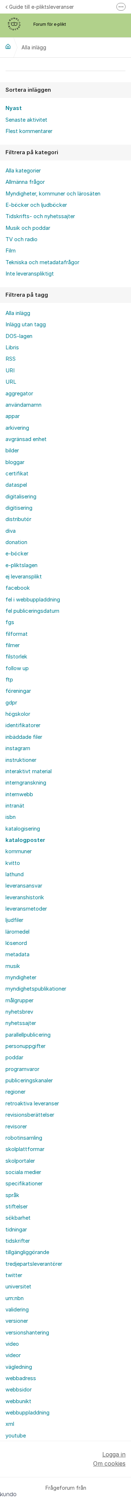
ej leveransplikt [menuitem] (23, 576)
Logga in (114, 1454)
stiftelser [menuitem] (16, 1206)
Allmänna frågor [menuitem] (25, 182)
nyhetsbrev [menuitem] (19, 1012)
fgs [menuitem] (9, 622)
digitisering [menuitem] (18, 508)
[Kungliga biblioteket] (8, 46)
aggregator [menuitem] (19, 393)
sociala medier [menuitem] (23, 1172)
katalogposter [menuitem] (25, 840)
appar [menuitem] (12, 416)
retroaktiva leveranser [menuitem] (32, 1103)
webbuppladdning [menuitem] (27, 1412)
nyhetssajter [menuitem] (20, 1023)
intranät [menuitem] (14, 805)
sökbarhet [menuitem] (18, 1218)
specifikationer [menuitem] (24, 1183)
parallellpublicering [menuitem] (28, 1035)
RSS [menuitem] (10, 359)
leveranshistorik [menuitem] (24, 897)
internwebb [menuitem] (19, 794)
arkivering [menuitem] (17, 428)
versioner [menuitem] (16, 1321)
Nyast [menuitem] (13, 108)
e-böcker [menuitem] (16, 553)
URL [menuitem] (10, 382)
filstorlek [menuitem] (16, 656)
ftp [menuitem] (9, 679)
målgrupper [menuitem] (19, 1000)
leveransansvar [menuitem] (23, 885)
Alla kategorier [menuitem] (23, 170)
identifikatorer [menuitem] (22, 725)
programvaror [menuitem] (22, 1069)
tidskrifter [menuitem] (17, 1241)
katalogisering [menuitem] (22, 828)
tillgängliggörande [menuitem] (27, 1252)
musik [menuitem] (12, 966)
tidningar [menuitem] (16, 1229)
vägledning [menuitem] (18, 1367)
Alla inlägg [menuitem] (17, 313)
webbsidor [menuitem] (18, 1389)
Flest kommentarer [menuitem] (28, 131)
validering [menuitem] (17, 1309)
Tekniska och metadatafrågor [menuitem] (42, 262)
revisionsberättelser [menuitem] (29, 1115)
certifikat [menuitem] (16, 473)
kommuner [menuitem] (18, 851)
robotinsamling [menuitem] (23, 1138)
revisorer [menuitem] (16, 1126)
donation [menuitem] (16, 542)
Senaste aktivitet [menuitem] (26, 120)
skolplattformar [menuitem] (24, 1149)
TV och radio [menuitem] (21, 239)
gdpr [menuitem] (11, 702)
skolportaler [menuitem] (20, 1161)
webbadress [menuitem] (20, 1378)
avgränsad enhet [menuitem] (26, 439)
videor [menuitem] (13, 1355)
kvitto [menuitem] (12, 863)
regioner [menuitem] (15, 1092)
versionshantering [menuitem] (27, 1332)
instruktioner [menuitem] (20, 760)
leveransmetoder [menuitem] (26, 908)
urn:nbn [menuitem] (14, 1298)
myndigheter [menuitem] (20, 977)
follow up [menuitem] (17, 668)
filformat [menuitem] (16, 634)
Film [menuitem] (10, 250)
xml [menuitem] (9, 1424)
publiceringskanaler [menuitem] (29, 1080)
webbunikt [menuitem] (18, 1401)
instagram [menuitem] (17, 748)
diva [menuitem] (10, 531)
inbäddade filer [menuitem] (23, 737)
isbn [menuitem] (10, 817)
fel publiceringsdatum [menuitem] (32, 611)
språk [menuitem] (12, 1195)
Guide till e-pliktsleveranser (41, 7)
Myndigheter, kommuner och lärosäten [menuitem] (52, 193)
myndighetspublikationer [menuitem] (35, 988)
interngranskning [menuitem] (25, 782)
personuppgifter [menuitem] (25, 1046)
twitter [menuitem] (13, 1275)
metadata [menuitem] (17, 954)
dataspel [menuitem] (16, 485)
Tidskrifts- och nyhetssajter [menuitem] (40, 216)
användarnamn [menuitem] (23, 405)
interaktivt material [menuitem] (28, 771)
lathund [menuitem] (14, 874)
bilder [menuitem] (12, 450)
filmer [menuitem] (12, 645)
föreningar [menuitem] (18, 691)
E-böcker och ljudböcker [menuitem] (36, 205)
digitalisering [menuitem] (20, 496)
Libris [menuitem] (12, 347)
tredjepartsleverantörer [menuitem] (33, 1264)
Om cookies (109, 1463)
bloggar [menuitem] (14, 462)
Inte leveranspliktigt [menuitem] (29, 273)
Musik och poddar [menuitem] (27, 228)
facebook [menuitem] (17, 588)
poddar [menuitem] (14, 1057)
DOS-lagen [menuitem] (18, 336)
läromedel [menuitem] (17, 931)
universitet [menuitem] (18, 1286)
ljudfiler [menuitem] (14, 920)
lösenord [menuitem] (16, 943)
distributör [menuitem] (18, 519)
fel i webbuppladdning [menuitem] (32, 599)
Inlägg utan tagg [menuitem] (25, 324)
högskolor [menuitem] (17, 714)
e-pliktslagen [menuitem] (21, 565)
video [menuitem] (12, 1344)
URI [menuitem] (10, 370)
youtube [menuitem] (15, 1435)
